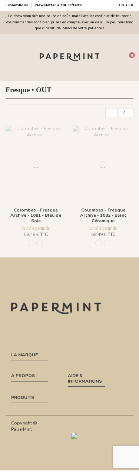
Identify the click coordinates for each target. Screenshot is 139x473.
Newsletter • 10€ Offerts (58, 5)
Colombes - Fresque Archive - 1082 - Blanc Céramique (103, 215)
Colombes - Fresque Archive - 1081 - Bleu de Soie (35, 215)
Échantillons (17, 5)
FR (131, 5)
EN (121, 5)
